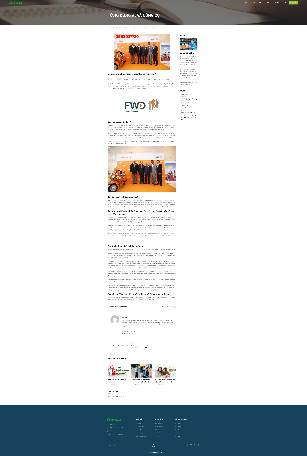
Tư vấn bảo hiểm (140, 426)
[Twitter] (171, 307)
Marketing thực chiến (186, 112)
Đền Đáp (182, 96)
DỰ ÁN (277, 2)
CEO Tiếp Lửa (158, 436)
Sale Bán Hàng (139, 430)
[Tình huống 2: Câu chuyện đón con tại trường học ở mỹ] (141, 370)
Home (109, 27)
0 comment (147, 79)
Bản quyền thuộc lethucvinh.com (115, 445)
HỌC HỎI (253, 2)
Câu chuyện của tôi (185, 94)
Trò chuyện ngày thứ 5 (141, 433)
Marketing (138, 423)
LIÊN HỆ (284, 2)
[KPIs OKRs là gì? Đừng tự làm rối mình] (118, 370)
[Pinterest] (174, 307)
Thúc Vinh (110, 79)
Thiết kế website (159, 423)
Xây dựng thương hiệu (187, 120)
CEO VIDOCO (158, 433)
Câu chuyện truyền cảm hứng (189, 99)
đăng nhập (115, 396)
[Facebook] (167, 307)
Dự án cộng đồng (185, 103)
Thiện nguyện (184, 105)
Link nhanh (178, 423)
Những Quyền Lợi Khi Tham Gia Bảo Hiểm (126, 346)
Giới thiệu (245, 2)
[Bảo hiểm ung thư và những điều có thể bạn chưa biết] (165, 370)
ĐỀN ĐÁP (269, 2)
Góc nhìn (182, 108)
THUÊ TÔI (294, 2)
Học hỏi (119, 27)
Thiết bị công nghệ (159, 430)
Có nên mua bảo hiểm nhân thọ (161, 79)
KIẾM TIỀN (261, 2)
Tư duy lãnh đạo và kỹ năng (188, 115)
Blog (114, 27)
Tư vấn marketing (159, 426)
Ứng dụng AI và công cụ (129, 27)
